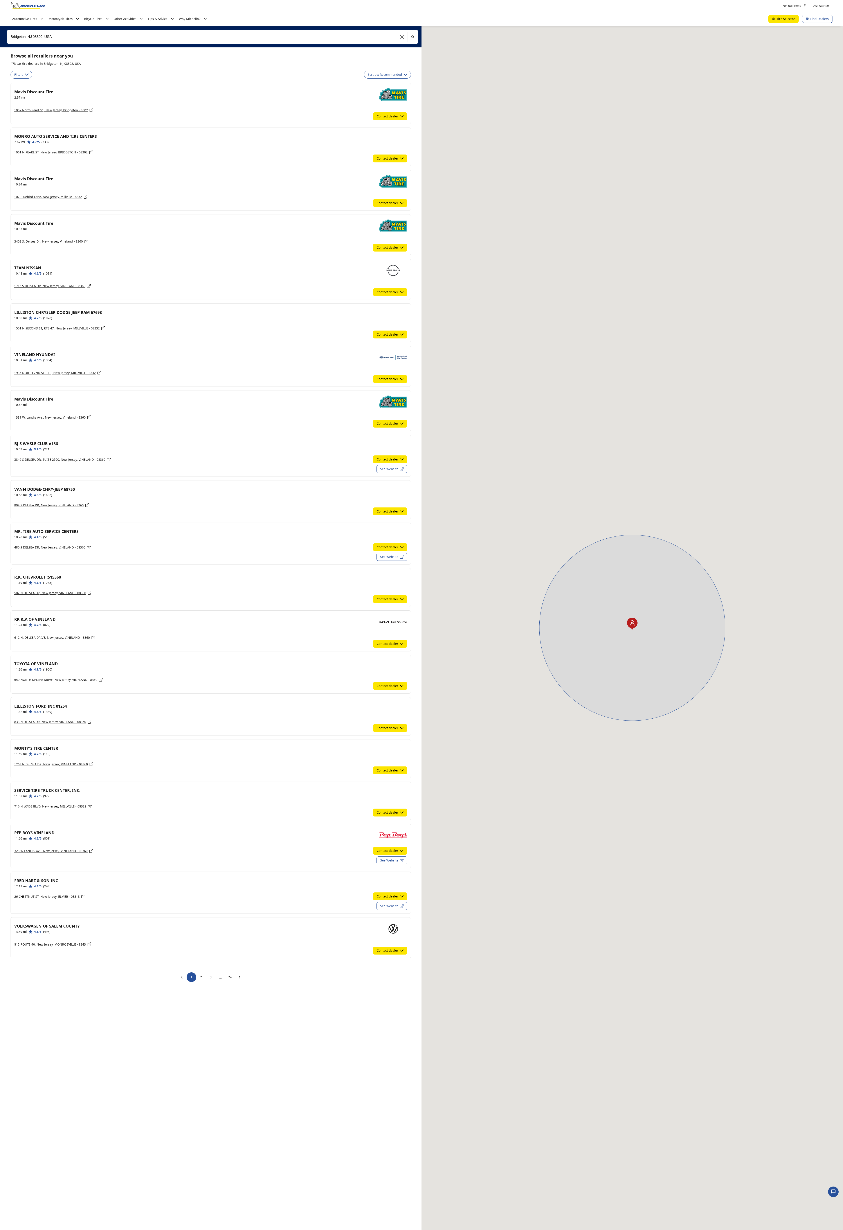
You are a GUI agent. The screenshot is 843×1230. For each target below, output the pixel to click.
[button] (402, 37)
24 (230, 977)
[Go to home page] (28, 6)
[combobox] (212, 37)
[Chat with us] (833, 1192)
